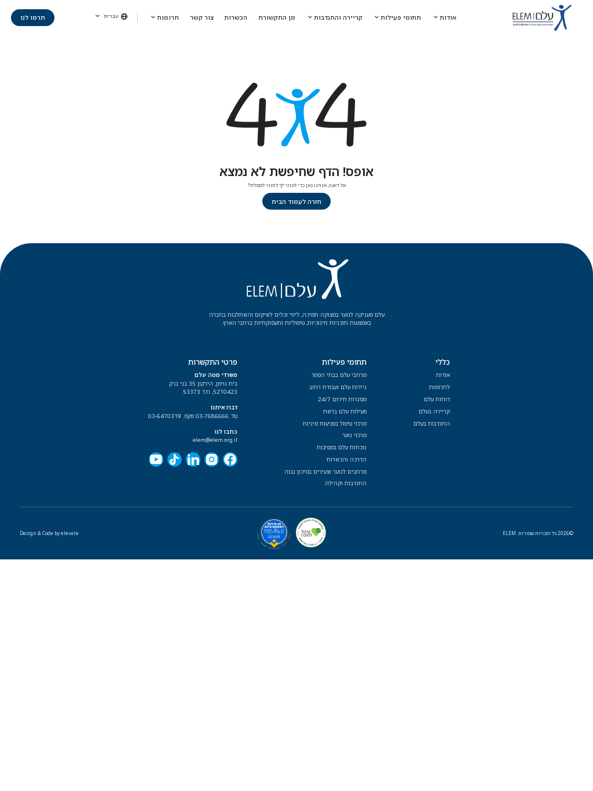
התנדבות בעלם (431, 423)
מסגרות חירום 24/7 (342, 399)
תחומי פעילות (400, 17)
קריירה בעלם (434, 411)
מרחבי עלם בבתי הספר (339, 375)
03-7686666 (212, 416)
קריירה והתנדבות (338, 17)
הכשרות (235, 17)
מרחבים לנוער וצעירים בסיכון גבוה (325, 471)
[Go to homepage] (542, 17)
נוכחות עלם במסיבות (342, 447)
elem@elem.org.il (215, 440)
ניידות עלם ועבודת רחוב (338, 387)
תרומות (168, 17)
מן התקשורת (276, 17)
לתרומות (439, 387)
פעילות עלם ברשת (345, 411)
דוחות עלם (437, 399)
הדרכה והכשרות (347, 459)
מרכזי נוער (354, 435)
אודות (448, 17)
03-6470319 (164, 416)
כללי (442, 362)
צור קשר (202, 17)
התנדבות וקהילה (346, 483)
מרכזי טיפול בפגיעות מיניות (335, 423)
